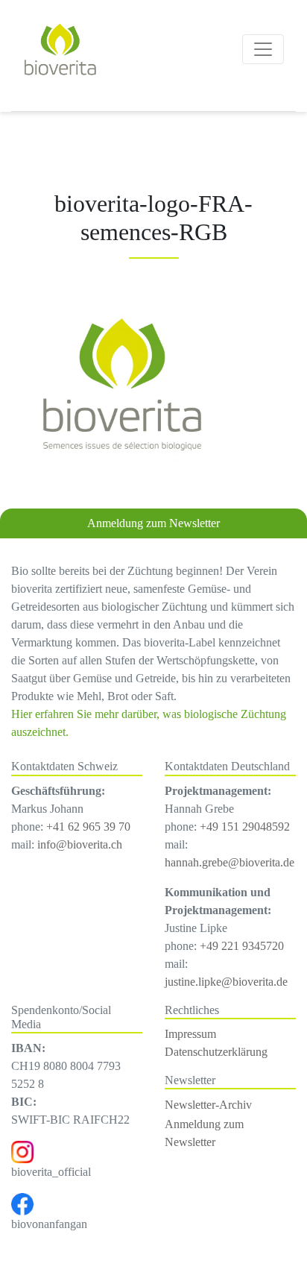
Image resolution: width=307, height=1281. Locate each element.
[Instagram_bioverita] (22, 1151)
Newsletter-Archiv (208, 1104)
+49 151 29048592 (245, 826)
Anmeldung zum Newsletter (153, 523)
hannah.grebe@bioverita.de (229, 862)
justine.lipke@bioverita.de (226, 981)
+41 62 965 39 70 (88, 826)
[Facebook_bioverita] (22, 1203)
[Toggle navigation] (263, 49)
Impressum (190, 1033)
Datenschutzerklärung (216, 1051)
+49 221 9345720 (242, 945)
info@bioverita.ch (79, 844)
